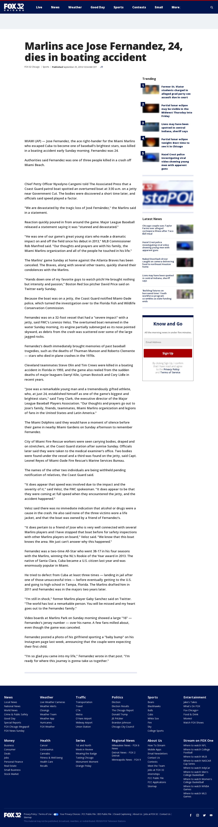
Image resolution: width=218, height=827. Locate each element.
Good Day (9, 718)
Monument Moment (87, 761)
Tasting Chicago (85, 757)
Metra (79, 714)
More (176, 7)
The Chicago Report (123, 710)
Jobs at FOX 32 (156, 769)
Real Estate (10, 765)
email (211, 815)
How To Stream (156, 745)
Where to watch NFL (194, 745)
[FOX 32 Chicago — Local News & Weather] (15, 7)
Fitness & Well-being (51, 757)
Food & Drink (190, 714)
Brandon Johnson (121, 722)
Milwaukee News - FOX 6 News (125, 747)
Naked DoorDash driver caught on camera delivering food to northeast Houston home (158, 262)
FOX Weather (47, 726)
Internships (154, 774)
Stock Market (11, 774)
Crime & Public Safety (16, 714)
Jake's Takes (190, 702)
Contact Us (154, 757)
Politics (117, 697)
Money (9, 740)
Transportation (84, 702)
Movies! (187, 718)
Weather (46, 697)
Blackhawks (154, 706)
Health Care (46, 761)
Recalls (44, 765)
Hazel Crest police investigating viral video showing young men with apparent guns (175, 161)
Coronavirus (46, 749)
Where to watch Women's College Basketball (197, 780)
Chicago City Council (123, 726)
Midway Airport (84, 722)
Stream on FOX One (198, 740)
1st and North (83, 745)
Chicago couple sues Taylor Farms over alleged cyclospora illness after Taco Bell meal (157, 229)
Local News (10, 702)
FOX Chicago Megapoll (16, 726)
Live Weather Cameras (52, 702)
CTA (78, 710)
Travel (79, 706)
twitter (204, 815)
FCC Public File (156, 778)
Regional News (123, 740)
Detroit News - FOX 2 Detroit (123, 754)
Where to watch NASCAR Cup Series (197, 762)
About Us (155, 740)
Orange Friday (83, 765)
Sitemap (152, 786)
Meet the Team (156, 765)
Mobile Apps (154, 749)
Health (45, 740)
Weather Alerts (48, 706)
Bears (151, 702)
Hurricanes (46, 722)
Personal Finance (13, 761)
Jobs (6, 757)
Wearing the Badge (86, 753)
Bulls (150, 710)
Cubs (150, 714)
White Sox (153, 718)
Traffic (81, 697)
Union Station (83, 726)
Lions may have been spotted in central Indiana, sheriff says (175, 127)
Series (80, 740)
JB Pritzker (117, 718)
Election (116, 702)
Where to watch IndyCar (196, 767)
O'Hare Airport (84, 718)
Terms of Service (170, 372)
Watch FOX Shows (193, 722)
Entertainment (194, 697)
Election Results (120, 706)
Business (9, 745)
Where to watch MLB (195, 756)
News (8, 697)
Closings (44, 710)
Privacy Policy (172, 369)
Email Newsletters (158, 753)
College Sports (156, 730)
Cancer (44, 745)
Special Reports (12, 722)
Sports (46, 66)
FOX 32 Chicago (32, 66)
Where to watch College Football (196, 751)
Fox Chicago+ (191, 710)
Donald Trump (120, 714)
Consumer (9, 749)
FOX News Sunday (14, 730)
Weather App (47, 718)
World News (11, 710)
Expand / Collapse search (212, 7)
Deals (7, 753)
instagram (197, 815)
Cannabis (45, 753)
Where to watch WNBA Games (196, 788)
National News (12, 706)
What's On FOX (191, 706)
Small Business (12, 769)
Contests (153, 761)
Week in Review (84, 749)
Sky (149, 726)
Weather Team (48, 714)
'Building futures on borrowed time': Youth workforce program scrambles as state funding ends (157, 296)
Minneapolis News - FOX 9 (126, 759)
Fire (150, 722)
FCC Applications (157, 782)
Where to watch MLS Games (195, 795)
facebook (190, 815)
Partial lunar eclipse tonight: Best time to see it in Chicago (175, 143)
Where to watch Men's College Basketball (195, 773)
